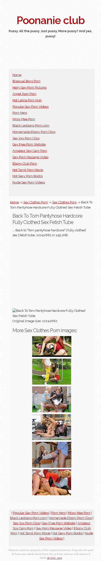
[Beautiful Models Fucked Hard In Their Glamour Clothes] (51, 494)
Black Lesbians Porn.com (31, 125)
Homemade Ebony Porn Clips (34, 132)
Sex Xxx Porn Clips (26, 138)
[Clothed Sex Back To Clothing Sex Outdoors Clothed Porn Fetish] (51, 411)
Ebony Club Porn (25, 163)
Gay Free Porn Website (29, 144)
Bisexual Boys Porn (26, 81)
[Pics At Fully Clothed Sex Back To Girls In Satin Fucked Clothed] (51, 439)
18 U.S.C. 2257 (54, 558)
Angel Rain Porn (24, 94)
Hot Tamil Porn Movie (28, 170)
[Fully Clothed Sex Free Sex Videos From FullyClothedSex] (51, 356)
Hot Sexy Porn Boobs (28, 176)
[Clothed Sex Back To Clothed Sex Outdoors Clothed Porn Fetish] (51, 383)
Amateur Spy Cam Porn (30, 151)
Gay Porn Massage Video (30, 157)
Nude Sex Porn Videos (29, 182)
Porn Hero (20, 113)
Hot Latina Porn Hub (27, 100)
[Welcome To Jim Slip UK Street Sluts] (51, 467)
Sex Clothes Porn (35, 202)
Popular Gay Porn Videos (31, 106)
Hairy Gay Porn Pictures (30, 87)
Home (17, 75)
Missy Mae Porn (24, 119)
